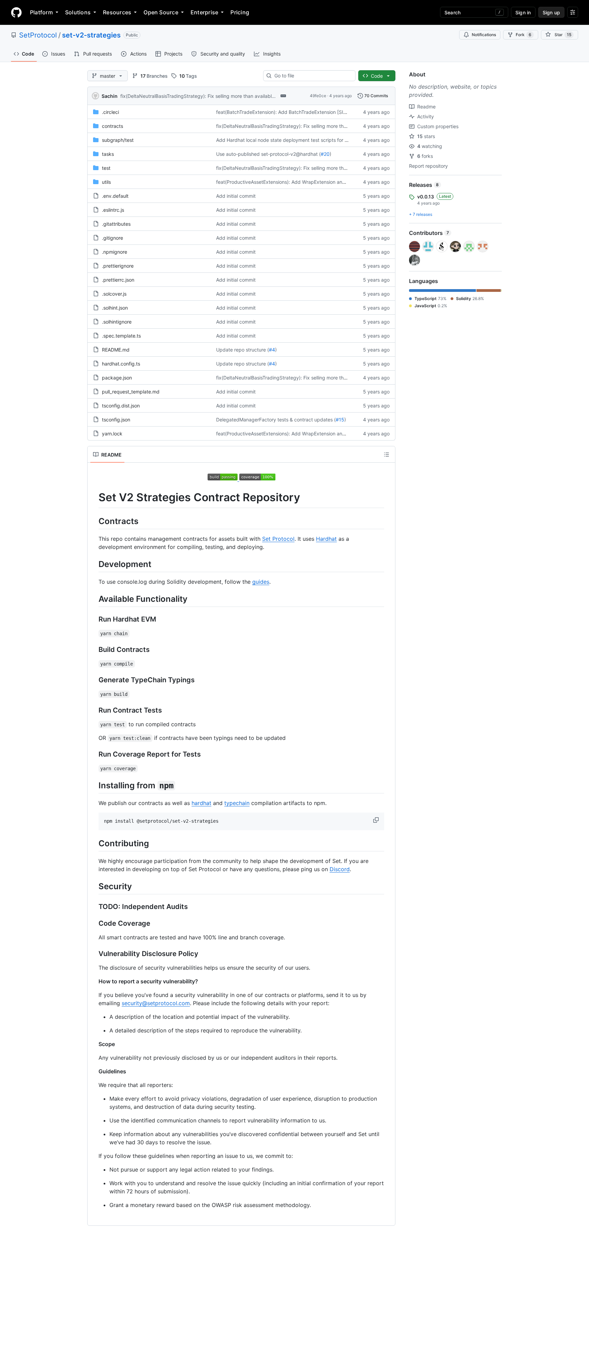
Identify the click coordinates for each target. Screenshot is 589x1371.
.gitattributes (116, 224)
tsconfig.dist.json (121, 405)
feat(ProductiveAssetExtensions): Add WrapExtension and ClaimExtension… (300, 182)
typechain (237, 803)
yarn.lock (112, 433)
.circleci (110, 112)
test (106, 168)
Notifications (484, 34)
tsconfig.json (116, 419)
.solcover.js (114, 294)
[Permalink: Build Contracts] (94, 650)
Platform (41, 12)
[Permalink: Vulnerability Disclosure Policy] (94, 954)
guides (260, 581)
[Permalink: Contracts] (94, 521)
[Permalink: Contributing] (94, 843)
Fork (523, 34)
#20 (325, 154)
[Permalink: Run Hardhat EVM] (94, 619)
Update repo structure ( (242, 350)
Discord (340, 869)
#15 (340, 419)
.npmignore (114, 252)
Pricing (239, 12)
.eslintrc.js (113, 210)
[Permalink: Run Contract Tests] (94, 710)
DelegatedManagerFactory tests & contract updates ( (276, 419)
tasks (108, 154)
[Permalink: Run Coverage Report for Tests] (94, 754)
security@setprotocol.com (156, 1003)
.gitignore (112, 238)
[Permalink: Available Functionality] (94, 598)
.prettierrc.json (118, 280)
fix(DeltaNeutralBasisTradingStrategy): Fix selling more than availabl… (198, 96)
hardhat (201, 803)
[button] (376, 820)
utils (106, 182)
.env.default (115, 196)
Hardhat (326, 538)
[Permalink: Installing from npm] (94, 785)
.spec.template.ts (121, 336)
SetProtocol (38, 35)
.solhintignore (117, 322)
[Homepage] (16, 12)
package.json (117, 378)
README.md (116, 350)
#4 (272, 350)
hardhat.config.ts (121, 364)
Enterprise (204, 12)
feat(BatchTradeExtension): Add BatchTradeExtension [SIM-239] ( (289, 112)
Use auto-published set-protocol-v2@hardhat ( (268, 154)
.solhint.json (115, 308)
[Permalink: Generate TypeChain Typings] (94, 680)
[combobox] (312, 76)
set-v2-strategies (91, 35)
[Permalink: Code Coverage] (94, 923)
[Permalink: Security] (94, 886)
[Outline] (386, 454)
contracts (112, 126)
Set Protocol (278, 538)
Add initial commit (236, 196)
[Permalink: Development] (94, 564)
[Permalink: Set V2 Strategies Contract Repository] (94, 497)
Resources (117, 12)
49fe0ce (318, 95)
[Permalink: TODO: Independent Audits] (94, 907)
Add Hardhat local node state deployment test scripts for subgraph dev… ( (299, 140)
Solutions (78, 12)
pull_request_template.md (131, 391)
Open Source (161, 12)
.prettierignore (118, 266)
